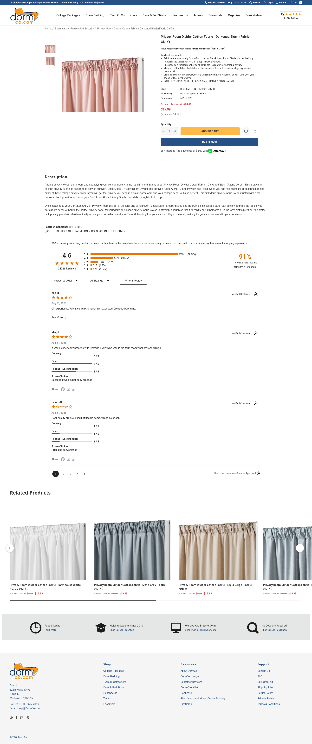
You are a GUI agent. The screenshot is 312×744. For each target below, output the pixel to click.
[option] (45, 628)
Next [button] (300, 548)
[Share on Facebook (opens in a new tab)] (63, 389)
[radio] (156, 254)
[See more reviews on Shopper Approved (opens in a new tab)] (73, 389)
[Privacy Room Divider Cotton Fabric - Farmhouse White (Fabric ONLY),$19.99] (49, 540)
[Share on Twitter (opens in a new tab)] (68, 389)
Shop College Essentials (122, 630)
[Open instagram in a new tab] (22, 717)
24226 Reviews (70, 268)
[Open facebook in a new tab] (16, 717)
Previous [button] (10, 548)
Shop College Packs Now (274, 630)
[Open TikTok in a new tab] (11, 717)
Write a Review (133, 280)
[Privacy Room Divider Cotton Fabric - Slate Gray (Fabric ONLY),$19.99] (134, 540)
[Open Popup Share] (254, 131)
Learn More (50, 630)
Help (230, 2)
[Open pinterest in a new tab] (28, 717)
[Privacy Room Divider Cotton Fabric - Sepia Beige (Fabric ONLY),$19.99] (218, 540)
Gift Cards (240, 2)
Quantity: (166, 124)
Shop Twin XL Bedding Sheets (200, 630)
